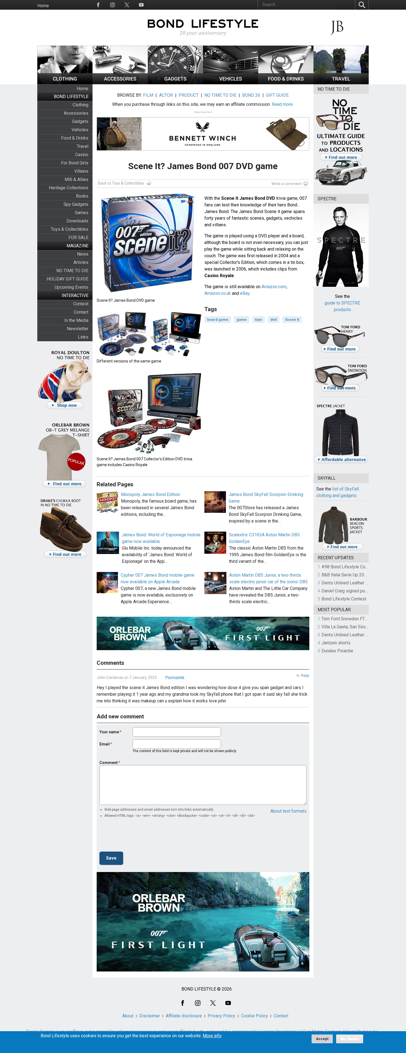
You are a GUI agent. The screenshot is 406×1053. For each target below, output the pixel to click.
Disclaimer (149, 1015)
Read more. (283, 104)
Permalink (174, 677)
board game (217, 319)
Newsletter (77, 328)
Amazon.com (274, 286)
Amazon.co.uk (217, 293)
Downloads (77, 221)
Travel (82, 146)
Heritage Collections (68, 187)
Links (83, 337)
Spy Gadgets (76, 204)
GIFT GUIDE (277, 95)
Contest (80, 303)
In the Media (76, 320)
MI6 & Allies (76, 179)
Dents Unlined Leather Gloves (350, 582)
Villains (81, 171)
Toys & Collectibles (69, 229)
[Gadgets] (175, 82)
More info (212, 1035)
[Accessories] (120, 82)
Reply (305, 676)
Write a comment (286, 184)
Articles (80, 262)
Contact (81, 312)
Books (82, 196)
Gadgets (80, 121)
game (242, 319)
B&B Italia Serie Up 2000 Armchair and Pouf (363, 574)
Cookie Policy (254, 1015)
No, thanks (350, 1039)
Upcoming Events (71, 287)
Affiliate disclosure (184, 1015)
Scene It (292, 319)
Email (104, 744)
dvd (273, 319)
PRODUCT (189, 95)
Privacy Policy (221, 1015)
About (127, 1015)
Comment (108, 762)
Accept (322, 1039)
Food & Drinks (74, 138)
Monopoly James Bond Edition (150, 494)
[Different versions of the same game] (149, 355)
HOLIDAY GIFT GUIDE (67, 279)
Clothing (80, 104)
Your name (109, 732)
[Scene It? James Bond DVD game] (149, 294)
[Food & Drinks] (285, 82)
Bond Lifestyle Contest (343, 599)
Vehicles (80, 129)
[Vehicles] (230, 82)
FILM (148, 95)
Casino (81, 154)
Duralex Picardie (337, 650)
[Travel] (341, 82)
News (82, 254)
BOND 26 (251, 95)
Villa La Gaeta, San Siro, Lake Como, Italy (360, 626)
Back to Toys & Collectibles (121, 183)
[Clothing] (65, 82)
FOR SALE (78, 237)
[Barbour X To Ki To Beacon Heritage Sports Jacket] (342, 549)
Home (43, 5)
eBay (244, 293)
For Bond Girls (74, 163)
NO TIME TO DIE (72, 270)
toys (258, 319)
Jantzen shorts (335, 642)
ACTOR (166, 95)
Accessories (76, 113)
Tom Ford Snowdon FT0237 (348, 618)
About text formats (288, 811)
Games (81, 212)
